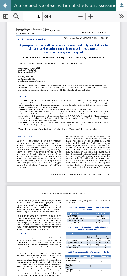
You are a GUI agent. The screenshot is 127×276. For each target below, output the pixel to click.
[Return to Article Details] (5, 5)
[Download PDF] (121, 5)
